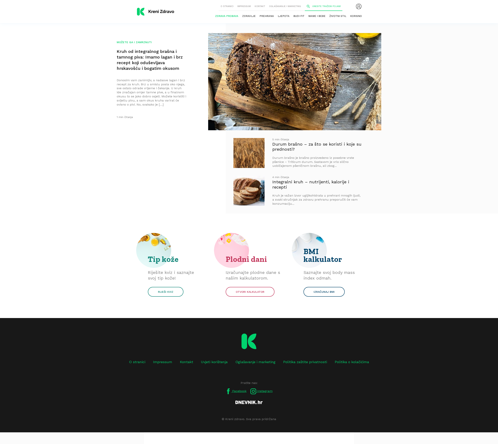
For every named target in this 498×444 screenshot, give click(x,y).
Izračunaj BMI (324, 291)
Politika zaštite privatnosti (305, 362)
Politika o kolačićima (352, 362)
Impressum (244, 6)
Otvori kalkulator (250, 291)
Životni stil (337, 16)
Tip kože (163, 259)
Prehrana (267, 16)
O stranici (227, 6)
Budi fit (298, 16)
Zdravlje (249, 16)
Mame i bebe (316, 16)
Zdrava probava (226, 16)
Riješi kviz (165, 291)
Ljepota (283, 16)
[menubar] (359, 6)
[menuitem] (359, 6)
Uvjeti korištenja (214, 362)
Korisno (356, 16)
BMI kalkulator (322, 255)
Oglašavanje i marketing (285, 6)
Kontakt (260, 6)
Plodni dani (246, 259)
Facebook (238, 391)
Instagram (264, 391)
